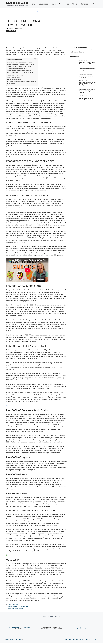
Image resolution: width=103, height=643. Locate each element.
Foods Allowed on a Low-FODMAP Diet (20, 62)
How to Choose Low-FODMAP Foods (19, 66)
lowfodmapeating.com (14, 639)
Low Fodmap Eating (17, 3)
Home (33, 4)
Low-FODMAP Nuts (14, 77)
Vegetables (64, 4)
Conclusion (12, 83)
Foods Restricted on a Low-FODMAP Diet (21, 64)
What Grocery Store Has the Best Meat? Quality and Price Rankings (87, 91)
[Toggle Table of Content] (34, 59)
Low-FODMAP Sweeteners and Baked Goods (22, 81)
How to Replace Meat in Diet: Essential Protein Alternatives (87, 63)
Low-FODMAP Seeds (14, 79)
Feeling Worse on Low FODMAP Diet (18, 606)
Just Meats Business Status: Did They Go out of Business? (87, 69)
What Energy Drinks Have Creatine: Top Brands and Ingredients (86, 76)
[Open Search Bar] (94, 4)
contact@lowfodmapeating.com (21, 627)
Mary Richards (9, 28)
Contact (84, 4)
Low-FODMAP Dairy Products (18, 68)
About (75, 4)
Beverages (43, 4)
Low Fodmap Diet (11, 30)
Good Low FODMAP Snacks (15, 608)
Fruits (53, 4)
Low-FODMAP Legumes (15, 75)
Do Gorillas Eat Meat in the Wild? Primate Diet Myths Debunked (86, 98)
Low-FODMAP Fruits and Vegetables (19, 70)
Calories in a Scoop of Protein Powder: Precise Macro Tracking (87, 84)
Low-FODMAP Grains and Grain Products (21, 73)
